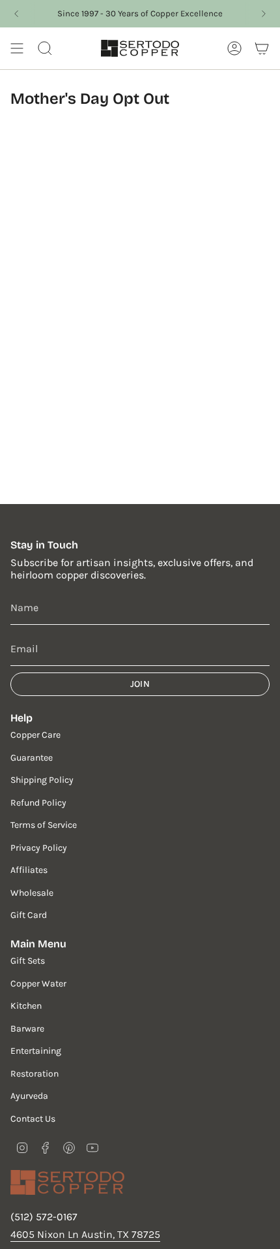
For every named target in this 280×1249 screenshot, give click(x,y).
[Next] (264, 14)
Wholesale (31, 892)
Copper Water (38, 983)
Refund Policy (38, 802)
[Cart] (261, 48)
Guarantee (31, 757)
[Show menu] (17, 48)
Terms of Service (43, 824)
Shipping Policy (42, 779)
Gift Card (28, 915)
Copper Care (35, 734)
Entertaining (35, 1050)
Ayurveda (29, 1095)
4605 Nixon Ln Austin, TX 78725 (85, 1234)
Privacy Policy (38, 847)
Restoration (34, 1073)
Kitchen (26, 1005)
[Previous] (16, 14)
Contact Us (32, 1118)
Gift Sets (27, 960)
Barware (27, 1028)
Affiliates (29, 870)
